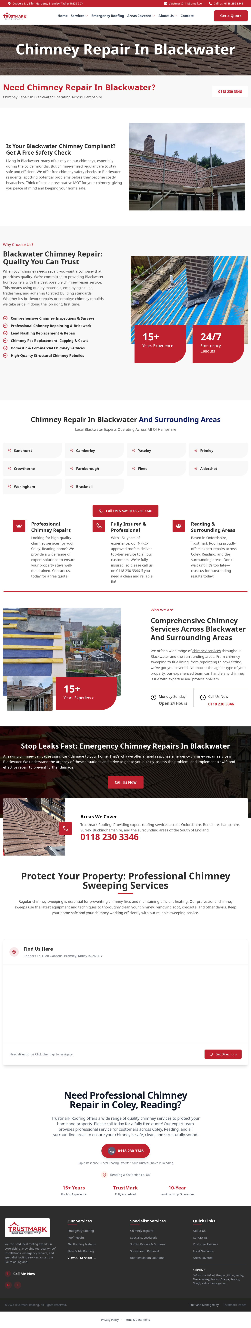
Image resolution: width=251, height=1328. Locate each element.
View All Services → (81, 1258)
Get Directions (226, 1054)
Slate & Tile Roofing (80, 1251)
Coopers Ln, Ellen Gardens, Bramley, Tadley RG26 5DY (48, 3)
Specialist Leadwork (143, 1237)
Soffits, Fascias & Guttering (148, 1244)
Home (63, 16)
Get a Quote (231, 15)
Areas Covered (139, 16)
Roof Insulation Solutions (147, 1258)
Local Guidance (203, 1251)
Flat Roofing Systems (81, 1244)
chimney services (206, 650)
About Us (166, 16)
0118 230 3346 (233, 3)
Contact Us (200, 1237)
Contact (187, 16)
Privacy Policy (110, 1320)
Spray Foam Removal (144, 1251)
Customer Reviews (205, 1244)
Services (77, 16)
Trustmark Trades (234, 1305)
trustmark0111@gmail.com (186, 3)
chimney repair (76, 282)
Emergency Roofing (107, 16)
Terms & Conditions (137, 1320)
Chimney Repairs (141, 1231)
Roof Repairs (76, 1237)
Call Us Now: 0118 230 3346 (129, 511)
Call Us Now (125, 782)
